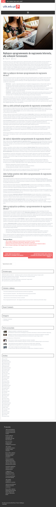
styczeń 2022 (6, 381)
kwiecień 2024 (6, 363)
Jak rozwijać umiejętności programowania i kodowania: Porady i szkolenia (23, 241)
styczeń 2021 (6, 398)
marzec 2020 (6, 413)
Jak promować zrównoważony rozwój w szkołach (14, 297)
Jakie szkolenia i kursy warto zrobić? (11, 277)
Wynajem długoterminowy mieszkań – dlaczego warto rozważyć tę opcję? (19, 276)
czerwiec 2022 (6, 373)
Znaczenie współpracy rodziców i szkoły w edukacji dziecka (10, 468)
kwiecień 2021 (6, 394)
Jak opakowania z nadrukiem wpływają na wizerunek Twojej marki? (21, 1)
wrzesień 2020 (6, 404)
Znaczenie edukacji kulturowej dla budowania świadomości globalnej (18, 291)
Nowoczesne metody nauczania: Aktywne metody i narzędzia (21, 340)
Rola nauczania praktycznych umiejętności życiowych (11, 443)
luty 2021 (5, 397)
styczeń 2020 (6, 416)
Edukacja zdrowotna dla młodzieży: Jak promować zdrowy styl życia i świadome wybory (25, 243)
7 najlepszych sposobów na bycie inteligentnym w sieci (10, 473)
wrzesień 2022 (6, 369)
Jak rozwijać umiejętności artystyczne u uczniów (10, 481)
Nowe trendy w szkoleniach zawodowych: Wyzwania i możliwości (20, 242)
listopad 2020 (6, 401)
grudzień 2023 (6, 364)
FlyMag (21, 502)
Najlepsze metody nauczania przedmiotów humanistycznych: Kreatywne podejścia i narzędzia (28, 334)
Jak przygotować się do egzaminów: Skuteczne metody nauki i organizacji (24, 343)
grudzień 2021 (6, 382)
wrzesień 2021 (6, 386)
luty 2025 (5, 359)
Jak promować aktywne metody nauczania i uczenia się (11, 486)
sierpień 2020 (6, 406)
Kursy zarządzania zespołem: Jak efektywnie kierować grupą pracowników (19, 293)
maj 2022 (5, 375)
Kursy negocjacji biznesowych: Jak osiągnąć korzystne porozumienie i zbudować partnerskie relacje (24, 299)
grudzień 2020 (6, 400)
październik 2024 (7, 362)
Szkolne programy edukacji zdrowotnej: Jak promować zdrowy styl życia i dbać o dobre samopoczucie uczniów (11, 461)
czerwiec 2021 (6, 391)
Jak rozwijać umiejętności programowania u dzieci (19, 346)
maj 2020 (5, 410)
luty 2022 (5, 379)
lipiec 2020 (5, 407)
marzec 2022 (6, 378)
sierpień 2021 (6, 388)
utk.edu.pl (14, 58)
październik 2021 (7, 385)
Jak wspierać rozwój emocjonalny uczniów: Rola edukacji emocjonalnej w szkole (41, 255)
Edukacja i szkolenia (8, 247)
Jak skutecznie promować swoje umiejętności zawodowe (15, 295)
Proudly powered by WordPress (9, 502)
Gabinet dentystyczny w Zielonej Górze (11, 338)
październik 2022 (7, 367)
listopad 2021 (6, 384)
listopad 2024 (6, 360)
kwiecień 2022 (6, 376)
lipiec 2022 (5, 372)
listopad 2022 (6, 366)
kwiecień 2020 (6, 411)
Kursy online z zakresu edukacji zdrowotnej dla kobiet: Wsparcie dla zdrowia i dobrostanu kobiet (11, 492)
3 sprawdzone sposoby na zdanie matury (12, 280)
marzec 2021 (6, 395)
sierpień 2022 (6, 370)
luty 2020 (5, 414)
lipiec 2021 (5, 389)
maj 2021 (5, 392)
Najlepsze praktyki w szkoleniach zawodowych (18, 331)
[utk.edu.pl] (11, 6)
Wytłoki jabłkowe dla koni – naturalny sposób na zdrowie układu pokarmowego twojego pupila (23, 274)
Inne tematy (6, 320)
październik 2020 (7, 403)
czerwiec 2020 (6, 408)
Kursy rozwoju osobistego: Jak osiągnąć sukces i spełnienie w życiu (21, 245)
